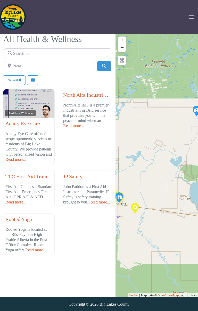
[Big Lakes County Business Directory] (13, 16)
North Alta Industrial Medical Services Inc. (108, 95)
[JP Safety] (118, 197)
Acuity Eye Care (22, 123)
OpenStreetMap (168, 295)
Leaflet (133, 295)
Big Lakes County (114, 304)
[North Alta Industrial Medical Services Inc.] (134, 207)
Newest (13, 80)
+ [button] (122, 40)
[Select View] (33, 80)
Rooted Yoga (18, 219)
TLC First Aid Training (29, 176)
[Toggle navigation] (191, 17)
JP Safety (72, 176)
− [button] (122, 47)
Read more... (15, 159)
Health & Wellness (20, 113)
